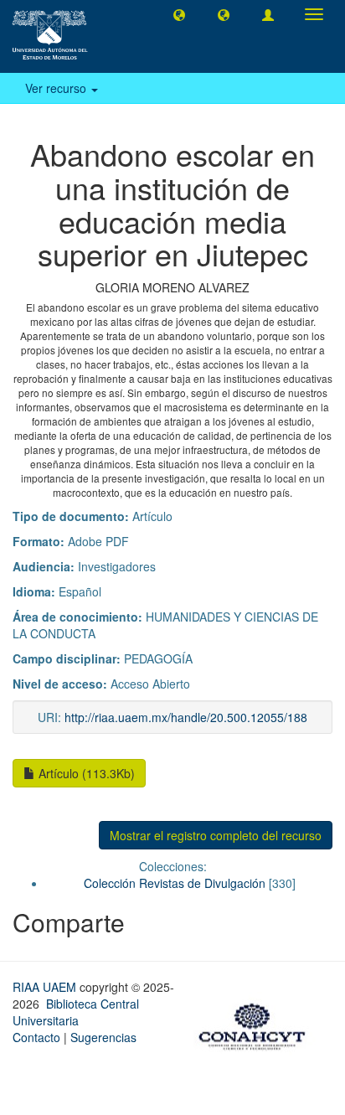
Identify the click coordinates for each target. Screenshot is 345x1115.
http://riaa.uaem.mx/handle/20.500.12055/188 (185, 717)
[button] (179, 14)
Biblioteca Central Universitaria (76, 1012)
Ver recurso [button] (57, 88)
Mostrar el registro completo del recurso (216, 835)
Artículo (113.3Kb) (85, 773)
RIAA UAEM (46, 986)
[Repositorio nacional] (257, 1023)
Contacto (36, 1037)
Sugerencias (103, 1037)
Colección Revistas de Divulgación (174, 883)
